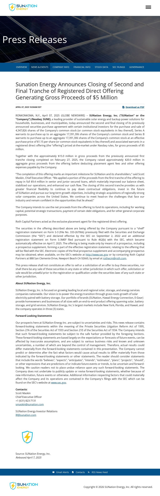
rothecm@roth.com (114, 258)
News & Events (39, 67)
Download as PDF (135, 107)
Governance (136, 67)
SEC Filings (118, 67)
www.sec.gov (58, 382)
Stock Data (101, 67)
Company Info (61, 67)
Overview (21, 67)
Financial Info (82, 67)
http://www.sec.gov (97, 254)
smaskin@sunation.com (30, 404)
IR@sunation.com (26, 415)
